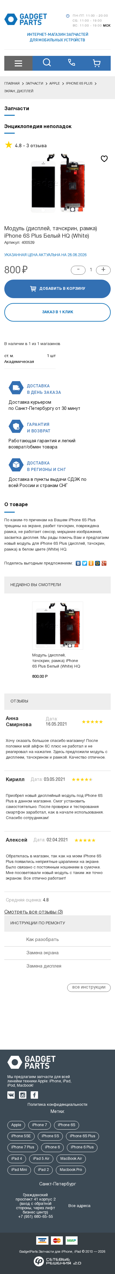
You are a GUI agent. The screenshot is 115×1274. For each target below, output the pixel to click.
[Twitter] (85, 561)
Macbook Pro (71, 1170)
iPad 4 (16, 1158)
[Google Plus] (104, 561)
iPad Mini (19, 1170)
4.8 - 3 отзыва (31, 145)
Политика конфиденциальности (57, 1105)
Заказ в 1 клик (57, 312)
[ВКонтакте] (78, 561)
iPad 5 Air (41, 1158)
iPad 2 (43, 1170)
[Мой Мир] (97, 561)
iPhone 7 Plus (22, 1147)
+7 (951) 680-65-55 (35, 1217)
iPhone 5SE (21, 1136)
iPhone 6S (66, 1125)
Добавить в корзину (62, 288)
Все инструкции (88, 987)
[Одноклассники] (91, 561)
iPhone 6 (52, 1147)
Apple (16, 1125)
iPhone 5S (50, 1136)
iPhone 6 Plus (82, 1147)
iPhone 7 (39, 1125)
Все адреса (79, 1206)
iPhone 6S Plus (82, 1136)
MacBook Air (71, 1158)
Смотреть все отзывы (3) (33, 912)
